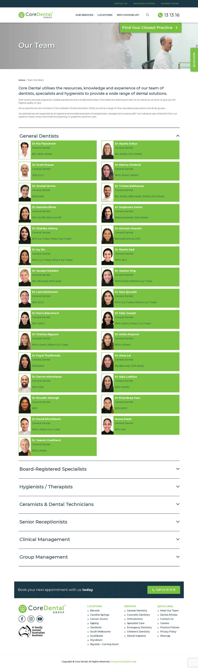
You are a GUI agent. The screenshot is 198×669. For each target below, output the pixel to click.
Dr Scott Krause (43, 164)
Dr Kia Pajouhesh (44, 143)
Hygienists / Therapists (46, 486)
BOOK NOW (194, 60)
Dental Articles (168, 614)
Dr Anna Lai (123, 355)
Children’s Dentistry (138, 631)
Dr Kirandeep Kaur (127, 398)
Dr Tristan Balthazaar (129, 186)
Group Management (43, 557)
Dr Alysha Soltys (126, 143)
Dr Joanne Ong (125, 270)
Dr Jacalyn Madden (45, 270)
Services (130, 606)
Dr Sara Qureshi (126, 292)
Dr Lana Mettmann (45, 292)
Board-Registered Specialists (53, 469)
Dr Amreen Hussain (128, 228)
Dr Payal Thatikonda (46, 355)
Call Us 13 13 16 (165, 589)
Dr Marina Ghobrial (128, 164)
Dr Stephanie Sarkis (128, 207)
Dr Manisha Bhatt (44, 207)
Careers (164, 623)
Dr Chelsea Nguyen (45, 334)
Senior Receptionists (43, 522)
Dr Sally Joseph (125, 313)
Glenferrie (95, 627)
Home (22, 80)
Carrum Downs (99, 619)
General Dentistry (137, 610)
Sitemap (165, 635)
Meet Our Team (169, 610)
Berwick (95, 610)
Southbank (96, 635)
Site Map (131, 661)
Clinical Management (44, 539)
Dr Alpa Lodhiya (126, 376)
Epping (94, 623)
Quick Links (165, 606)
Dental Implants (136, 635)
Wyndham (96, 640)
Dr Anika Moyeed (127, 334)
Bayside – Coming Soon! (104, 644)
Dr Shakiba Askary (45, 228)
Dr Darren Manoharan (47, 376)
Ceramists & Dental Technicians (56, 504)
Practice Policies (169, 627)
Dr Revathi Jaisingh (45, 398)
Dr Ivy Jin (38, 249)
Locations (94, 606)
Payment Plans (170, 3)
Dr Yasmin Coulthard (46, 440)
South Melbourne (100, 631)
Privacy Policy (168, 631)
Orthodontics (135, 619)
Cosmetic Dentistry (138, 614)
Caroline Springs (99, 614)
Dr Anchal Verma (43, 186)
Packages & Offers (144, 3)
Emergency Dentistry (139, 627)
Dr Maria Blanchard (45, 313)
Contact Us (120, 3)
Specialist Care (135, 623)
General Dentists (39, 136)
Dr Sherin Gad (124, 249)
